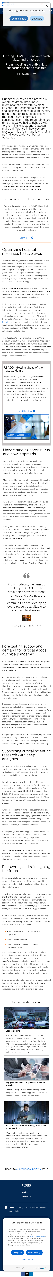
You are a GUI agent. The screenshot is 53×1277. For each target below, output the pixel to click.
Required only (34, 1252)
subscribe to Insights (28, 1169)
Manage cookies (26, 1259)
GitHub (5, 322)
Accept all (17, 1252)
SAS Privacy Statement (37, 1236)
